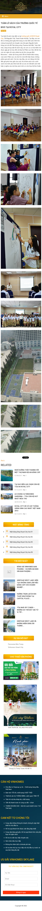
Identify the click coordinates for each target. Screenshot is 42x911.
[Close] (39, 405)
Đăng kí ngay (21, 500)
